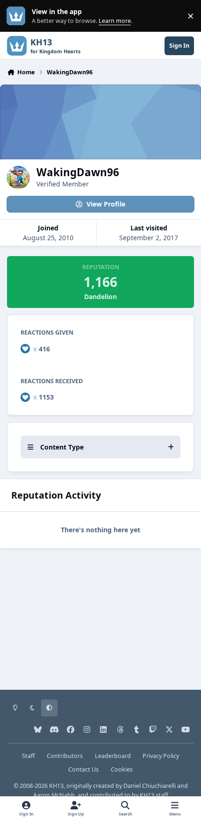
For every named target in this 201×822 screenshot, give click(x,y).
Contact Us (83, 769)
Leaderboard (113, 756)
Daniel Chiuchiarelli (149, 786)
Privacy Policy (161, 756)
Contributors (65, 756)
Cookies (122, 769)
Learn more (18, 16)
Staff (28, 756)
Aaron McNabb (54, 795)
